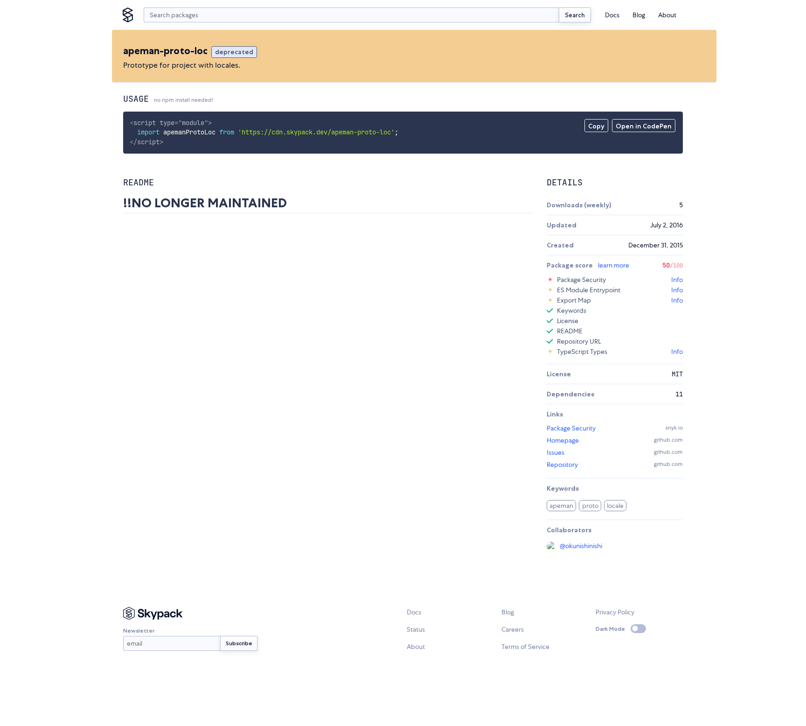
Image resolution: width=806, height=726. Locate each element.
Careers (512, 629)
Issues (555, 452)
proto (590, 505)
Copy (596, 126)
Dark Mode (610, 628)
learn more (613, 265)
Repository (562, 464)
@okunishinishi (581, 546)
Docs (612, 15)
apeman (561, 505)
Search (575, 15)
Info (677, 279)
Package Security (571, 428)
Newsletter (138, 630)
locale (615, 505)
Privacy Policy (615, 612)
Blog (638, 15)
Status (416, 629)
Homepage (563, 440)
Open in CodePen (644, 126)
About (667, 15)
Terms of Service (525, 646)
